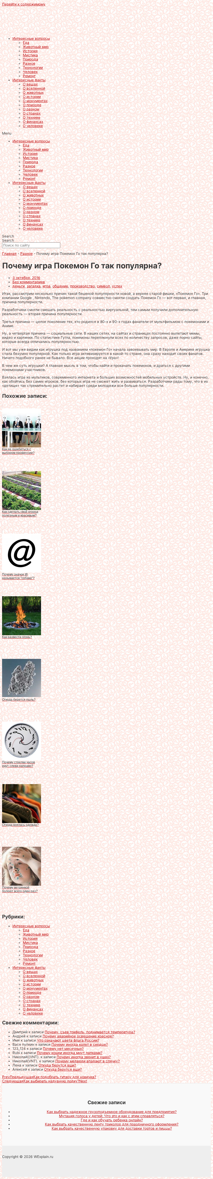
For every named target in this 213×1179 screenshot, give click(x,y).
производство (82, 286)
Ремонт (29, 76)
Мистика (30, 55)
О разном (31, 109)
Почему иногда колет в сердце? (79, 1044)
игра (46, 286)
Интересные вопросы (31, 38)
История (30, 51)
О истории (32, 97)
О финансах (33, 122)
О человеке (33, 126)
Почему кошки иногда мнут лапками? (69, 1053)
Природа (30, 59)
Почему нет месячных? (63, 1048)
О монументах (35, 101)
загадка (34, 286)
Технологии (33, 67)
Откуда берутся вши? (57, 1065)
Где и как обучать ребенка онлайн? (112, 1120)
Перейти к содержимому (23, 4)
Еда (26, 43)
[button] (106, 133)
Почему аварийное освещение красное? (78, 1036)
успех (117, 286)
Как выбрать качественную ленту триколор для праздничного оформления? (111, 1124)
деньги (18, 286)
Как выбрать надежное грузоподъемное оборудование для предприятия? (112, 1112)
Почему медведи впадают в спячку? (87, 1061)
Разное (29, 63)
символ (103, 286)
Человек (30, 72)
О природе (32, 105)
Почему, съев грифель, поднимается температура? (90, 1032)
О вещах (30, 84)
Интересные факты (28, 80)
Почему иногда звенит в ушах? (84, 1057)
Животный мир (36, 47)
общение (60, 286)
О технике (31, 117)
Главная (9, 253)
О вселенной (34, 88)
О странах (32, 113)
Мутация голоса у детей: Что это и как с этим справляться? (111, 1116)
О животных (33, 92)
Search (8, 236)
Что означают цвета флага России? (68, 1040)
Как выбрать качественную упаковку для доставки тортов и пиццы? (112, 1128)
